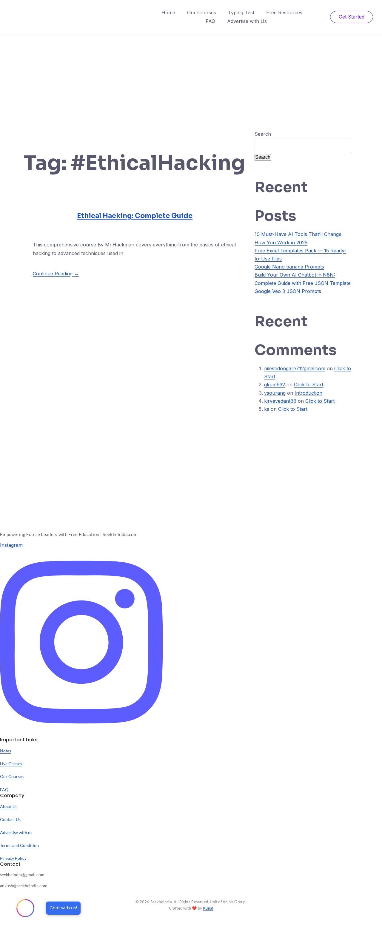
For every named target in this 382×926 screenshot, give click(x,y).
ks (266, 409)
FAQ (210, 21)
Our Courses (201, 13)
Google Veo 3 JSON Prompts (288, 291)
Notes (5, 750)
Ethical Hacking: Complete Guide (134, 216)
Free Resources (284, 13)
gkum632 (274, 385)
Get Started (351, 17)
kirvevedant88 (280, 401)
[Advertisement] (191, 79)
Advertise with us (16, 832)
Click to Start (308, 385)
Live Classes (11, 763)
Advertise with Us (247, 21)
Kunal (208, 908)
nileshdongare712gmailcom (294, 368)
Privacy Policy (13, 858)
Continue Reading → (56, 274)
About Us (8, 806)
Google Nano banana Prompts (289, 267)
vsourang (275, 393)
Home (168, 13)
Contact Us (10, 819)
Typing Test (241, 13)
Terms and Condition (19, 845)
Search (263, 134)
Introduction (308, 393)
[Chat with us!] (25, 908)
